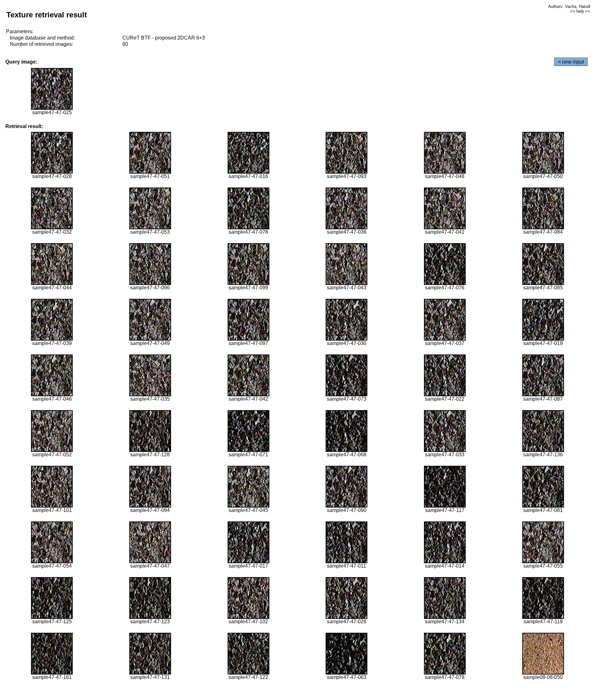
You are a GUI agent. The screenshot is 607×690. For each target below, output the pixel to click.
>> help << (580, 11)
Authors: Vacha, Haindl (569, 6)
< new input (571, 62)
